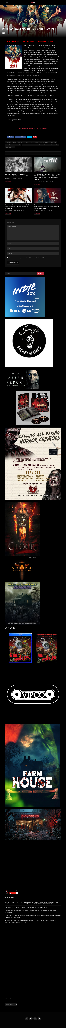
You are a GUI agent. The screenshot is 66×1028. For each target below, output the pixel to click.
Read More (8, 181)
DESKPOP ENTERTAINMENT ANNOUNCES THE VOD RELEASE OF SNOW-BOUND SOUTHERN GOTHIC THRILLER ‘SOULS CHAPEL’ (47, 176)
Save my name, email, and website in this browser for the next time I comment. (30, 258)
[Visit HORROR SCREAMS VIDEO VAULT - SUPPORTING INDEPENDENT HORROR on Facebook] (8, 628)
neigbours (34, 144)
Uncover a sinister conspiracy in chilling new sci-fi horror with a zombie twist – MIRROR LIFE (17, 206)
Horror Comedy (44, 142)
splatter (56, 144)
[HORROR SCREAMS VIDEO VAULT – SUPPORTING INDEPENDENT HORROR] (33, 2)
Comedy (20, 142)
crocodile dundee (28, 142)
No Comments (28, 33)
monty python (26, 144)
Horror (36, 142)
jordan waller (17, 144)
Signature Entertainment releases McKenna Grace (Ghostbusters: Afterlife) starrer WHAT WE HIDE (47, 206)
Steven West (10, 33)
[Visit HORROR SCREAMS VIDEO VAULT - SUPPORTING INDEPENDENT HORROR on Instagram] (6, 628)
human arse (53, 142)
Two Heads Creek (10, 147)
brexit (14, 142)
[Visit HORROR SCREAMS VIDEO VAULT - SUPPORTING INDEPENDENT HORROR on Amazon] (14, 628)
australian (8, 142)
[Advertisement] (33, 853)
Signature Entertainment (45, 144)
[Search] (59, 2)
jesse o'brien (9, 144)
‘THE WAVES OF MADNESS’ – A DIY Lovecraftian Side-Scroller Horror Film (17, 175)
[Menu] (7, 2)
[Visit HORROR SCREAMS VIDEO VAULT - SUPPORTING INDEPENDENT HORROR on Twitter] (11, 628)
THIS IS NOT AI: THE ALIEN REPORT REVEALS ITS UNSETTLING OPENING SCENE (26, 907)
